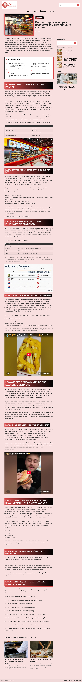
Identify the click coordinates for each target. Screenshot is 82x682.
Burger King (22, 38)
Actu (31, 656)
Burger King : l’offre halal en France (16, 63)
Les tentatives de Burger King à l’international (16, 72)
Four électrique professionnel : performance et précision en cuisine (14, 661)
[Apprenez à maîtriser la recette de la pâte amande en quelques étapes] (59, 65)
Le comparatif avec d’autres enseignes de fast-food (17, 69)
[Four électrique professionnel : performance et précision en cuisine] (16, 649)
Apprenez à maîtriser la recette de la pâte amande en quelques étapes (69, 66)
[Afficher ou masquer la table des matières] (35, 59)
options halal (18, 42)
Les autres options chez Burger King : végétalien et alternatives (39, 67)
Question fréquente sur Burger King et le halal (40, 74)
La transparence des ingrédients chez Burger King (18, 66)
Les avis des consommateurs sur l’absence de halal (18, 76)
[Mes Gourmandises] (9, 5)
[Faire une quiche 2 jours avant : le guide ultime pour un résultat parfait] (59, 58)
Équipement (7, 656)
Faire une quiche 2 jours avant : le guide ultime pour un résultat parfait (70, 59)
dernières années (36, 42)
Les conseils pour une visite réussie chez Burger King (41, 70)
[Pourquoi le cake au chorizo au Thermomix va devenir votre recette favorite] (59, 52)
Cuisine (39, 17)
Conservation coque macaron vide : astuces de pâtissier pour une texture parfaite (67, 87)
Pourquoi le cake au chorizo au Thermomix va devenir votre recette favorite (69, 52)
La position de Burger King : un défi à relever (41, 64)
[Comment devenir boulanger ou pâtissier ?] (41, 649)
